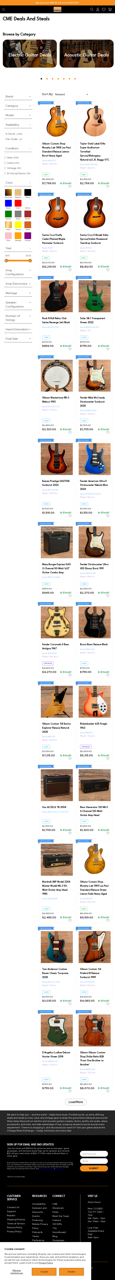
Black (28, 197)
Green (8, 219)
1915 (7, 255)
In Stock (14, 133)
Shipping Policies (16, 1219)
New (13, 157)
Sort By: (47, 94)
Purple (28, 240)
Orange (18, 240)
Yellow (18, 229)
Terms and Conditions (46, 1169)
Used (13, 162)
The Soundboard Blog (59, 1232)
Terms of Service (16, 1223)
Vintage (14, 168)
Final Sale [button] (18, 339)
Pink (8, 240)
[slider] (6, 260)
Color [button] (18, 182)
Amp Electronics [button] (18, 284)
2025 (28, 256)
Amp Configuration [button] (18, 272)
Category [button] (18, 106)
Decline (71, 1271)
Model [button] (18, 115)
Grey (18, 219)
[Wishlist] (104, 9)
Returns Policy (14, 1227)
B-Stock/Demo (19, 173)
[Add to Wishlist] (70, 186)
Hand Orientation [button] (18, 329)
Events (36, 1216)
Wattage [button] (18, 293)
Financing (37, 1220)
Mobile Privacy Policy (40, 1226)
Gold (8, 229)
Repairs (11, 1215)
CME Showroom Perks (58, 1208)
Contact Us (13, 1207)
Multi (28, 229)
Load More (76, 1102)
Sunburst (8, 197)
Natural (18, 197)
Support (11, 1211)
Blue (8, 208)
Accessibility (39, 1203)
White (27, 208)
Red (18, 208)
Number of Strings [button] (18, 318)
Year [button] (18, 248)
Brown (27, 219)
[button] (3, 9)
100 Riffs (57, 1224)
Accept (44, 1271)
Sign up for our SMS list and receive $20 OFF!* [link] (57, 3)
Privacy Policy (46, 1262)
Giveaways (58, 1240)
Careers (56, 1220)
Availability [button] (18, 125)
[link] (30, 54)
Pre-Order (14, 139)
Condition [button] (18, 148)
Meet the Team (60, 1216)
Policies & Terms (37, 1234)
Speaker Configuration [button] (18, 304)
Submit (94, 1168)
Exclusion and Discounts (39, 1210)
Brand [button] (18, 96)
